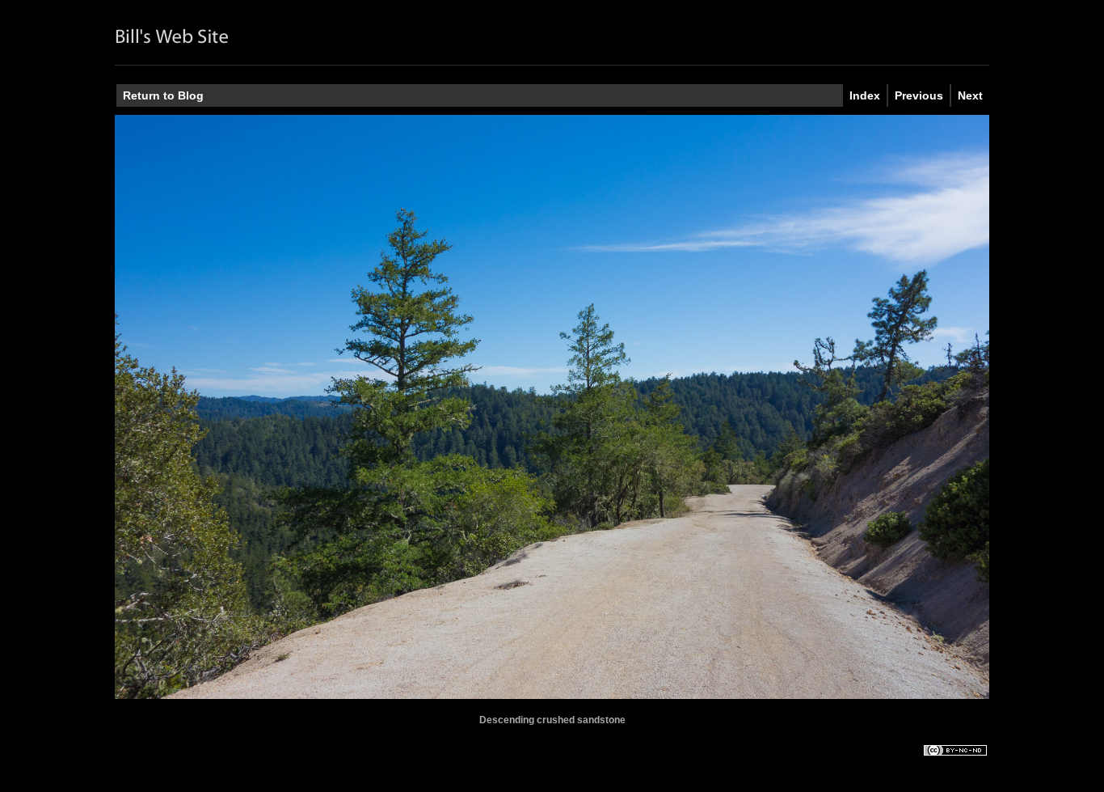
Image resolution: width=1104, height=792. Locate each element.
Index (864, 95)
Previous (919, 95)
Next (970, 95)
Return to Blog (163, 95)
